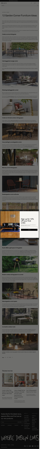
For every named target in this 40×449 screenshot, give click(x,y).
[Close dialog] (38, 211)
